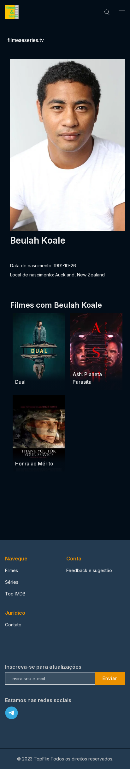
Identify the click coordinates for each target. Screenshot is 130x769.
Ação (37, 451)
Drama (22, 369)
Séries (11, 582)
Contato (13, 624)
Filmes (11, 570)
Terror (103, 362)
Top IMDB (15, 593)
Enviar (110, 678)
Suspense (83, 362)
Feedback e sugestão (89, 570)
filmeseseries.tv (26, 40)
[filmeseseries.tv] (13, 12)
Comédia (41, 369)
